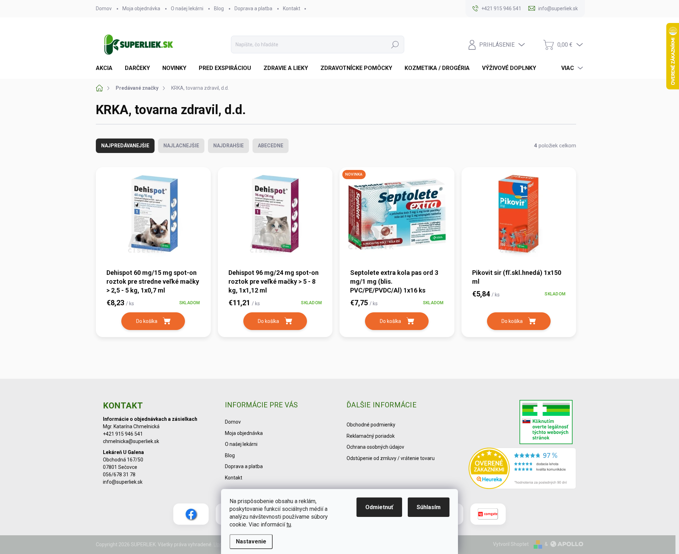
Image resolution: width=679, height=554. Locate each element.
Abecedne (270, 145)
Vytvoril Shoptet (511, 544)
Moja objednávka (141, 8)
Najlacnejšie (181, 145)
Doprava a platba (253, 8)
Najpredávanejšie (125, 145)
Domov (104, 8)
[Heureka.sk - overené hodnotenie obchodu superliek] (522, 468)
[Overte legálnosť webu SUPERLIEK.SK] (546, 423)
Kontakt (291, 8)
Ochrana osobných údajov (375, 447)
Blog (219, 8)
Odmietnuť (379, 507)
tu (288, 524)
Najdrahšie (228, 145)
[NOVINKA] (397, 217)
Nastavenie (251, 541)
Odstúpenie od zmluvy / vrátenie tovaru (391, 458)
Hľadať (395, 44)
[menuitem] (107, 68)
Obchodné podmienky (371, 425)
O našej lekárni (187, 8)
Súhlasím (429, 507)
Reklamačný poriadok (371, 436)
